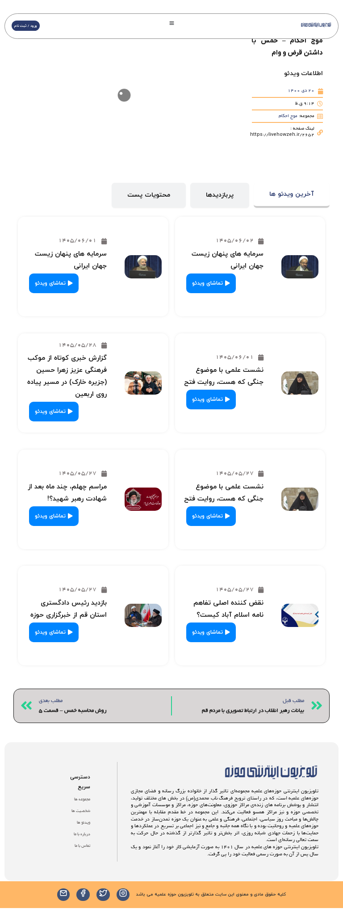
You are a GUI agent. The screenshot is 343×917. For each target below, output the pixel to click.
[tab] (292, 195)
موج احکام (288, 116)
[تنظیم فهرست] (171, 23)
